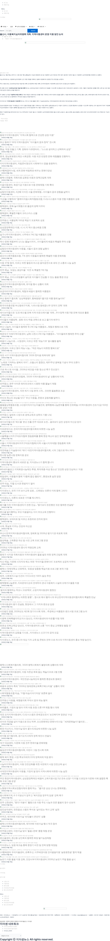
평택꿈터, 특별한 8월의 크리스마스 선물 (18, 213)
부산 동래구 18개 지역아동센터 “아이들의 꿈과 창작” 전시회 (28, 142)
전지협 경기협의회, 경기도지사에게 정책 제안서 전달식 (25, 736)
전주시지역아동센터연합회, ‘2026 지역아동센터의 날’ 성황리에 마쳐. (32, 376)
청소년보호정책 (8, 890)
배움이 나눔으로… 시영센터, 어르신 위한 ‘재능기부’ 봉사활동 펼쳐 (30, 341)
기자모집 (2, 872)
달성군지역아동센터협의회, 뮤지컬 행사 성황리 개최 (24, 284)
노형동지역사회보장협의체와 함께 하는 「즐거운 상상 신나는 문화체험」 (34, 788)
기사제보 (2, 864)
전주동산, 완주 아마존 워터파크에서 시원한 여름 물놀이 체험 (28, 383)
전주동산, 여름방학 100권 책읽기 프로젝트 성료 (22, 220)
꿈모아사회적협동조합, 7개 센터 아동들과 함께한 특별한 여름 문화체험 (33, 256)
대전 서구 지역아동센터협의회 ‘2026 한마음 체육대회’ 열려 (27, 355)
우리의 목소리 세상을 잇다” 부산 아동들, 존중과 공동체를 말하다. (30, 398)
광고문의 (2, 868)
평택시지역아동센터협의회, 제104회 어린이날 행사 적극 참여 (28, 824)
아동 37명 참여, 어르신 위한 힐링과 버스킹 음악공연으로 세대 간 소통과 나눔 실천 (38, 263)
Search (2, 30)
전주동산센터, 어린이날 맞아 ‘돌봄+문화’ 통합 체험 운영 (26, 831)
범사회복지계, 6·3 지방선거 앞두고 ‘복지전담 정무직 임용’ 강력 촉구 (31, 795)
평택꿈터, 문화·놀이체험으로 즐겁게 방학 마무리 (22, 206)
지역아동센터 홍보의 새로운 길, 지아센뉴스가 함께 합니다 (27, 462)
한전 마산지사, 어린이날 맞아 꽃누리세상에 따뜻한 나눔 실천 (28, 728)
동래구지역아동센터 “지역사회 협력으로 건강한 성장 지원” (27, 135)
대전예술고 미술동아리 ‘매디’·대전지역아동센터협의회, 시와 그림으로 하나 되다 (37, 450)
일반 (11, 27)
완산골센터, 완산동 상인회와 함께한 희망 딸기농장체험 (25, 838)
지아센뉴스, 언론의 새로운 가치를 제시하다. (20, 498)
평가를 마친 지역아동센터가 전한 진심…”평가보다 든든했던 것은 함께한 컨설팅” (37, 505)
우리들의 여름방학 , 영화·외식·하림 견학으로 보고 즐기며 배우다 (30, 319)
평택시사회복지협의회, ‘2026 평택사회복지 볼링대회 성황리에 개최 (31, 665)
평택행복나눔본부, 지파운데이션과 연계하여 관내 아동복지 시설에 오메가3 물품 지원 (39, 583)
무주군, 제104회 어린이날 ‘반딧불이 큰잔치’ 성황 (22, 816)
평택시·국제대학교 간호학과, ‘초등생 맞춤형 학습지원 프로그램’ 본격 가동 (34, 569)
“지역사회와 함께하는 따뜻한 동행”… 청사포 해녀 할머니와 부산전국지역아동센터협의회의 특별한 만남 (47, 597)
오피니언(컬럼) (21, 27)
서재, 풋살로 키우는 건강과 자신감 (16, 526)
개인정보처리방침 (9, 888)
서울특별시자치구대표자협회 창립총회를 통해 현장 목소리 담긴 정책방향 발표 (36, 436)
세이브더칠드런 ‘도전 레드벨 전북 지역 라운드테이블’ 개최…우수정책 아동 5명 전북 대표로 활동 (44, 312)
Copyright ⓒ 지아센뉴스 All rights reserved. (26, 939)
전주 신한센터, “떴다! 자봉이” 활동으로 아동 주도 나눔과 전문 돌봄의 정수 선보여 (37, 802)
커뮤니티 (41, 27)
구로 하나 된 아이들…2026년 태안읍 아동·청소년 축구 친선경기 (29, 369)
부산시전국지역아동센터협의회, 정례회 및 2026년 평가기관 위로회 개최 (33, 533)
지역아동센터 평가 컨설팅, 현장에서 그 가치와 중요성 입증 (27, 604)
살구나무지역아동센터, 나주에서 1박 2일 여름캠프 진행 (25, 234)
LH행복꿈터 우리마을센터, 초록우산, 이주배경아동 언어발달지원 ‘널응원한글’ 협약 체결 (40, 852)
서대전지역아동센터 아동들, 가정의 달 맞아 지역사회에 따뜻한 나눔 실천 (33, 771)
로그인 (6, 2)
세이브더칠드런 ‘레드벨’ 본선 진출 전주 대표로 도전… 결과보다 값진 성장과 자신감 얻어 (40, 422)
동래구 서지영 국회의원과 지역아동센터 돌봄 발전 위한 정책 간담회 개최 (33, 554)
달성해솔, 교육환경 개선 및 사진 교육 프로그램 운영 (24, 540)
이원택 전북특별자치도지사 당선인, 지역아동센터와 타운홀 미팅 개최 (32, 618)
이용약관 (6, 883)
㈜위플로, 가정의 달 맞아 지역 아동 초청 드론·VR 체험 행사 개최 (29, 707)
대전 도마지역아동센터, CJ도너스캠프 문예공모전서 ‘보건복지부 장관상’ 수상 (36, 714)
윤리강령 (6, 885)
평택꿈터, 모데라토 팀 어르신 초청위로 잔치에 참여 (23, 519)
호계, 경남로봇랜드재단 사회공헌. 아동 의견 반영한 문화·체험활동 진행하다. (35, 156)
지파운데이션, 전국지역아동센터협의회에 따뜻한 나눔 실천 (27, 429)
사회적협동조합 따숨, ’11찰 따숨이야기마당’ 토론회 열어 (26, 693)
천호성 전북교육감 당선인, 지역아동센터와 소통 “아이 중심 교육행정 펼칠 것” (36, 625)
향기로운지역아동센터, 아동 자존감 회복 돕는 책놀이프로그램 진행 (31, 672)
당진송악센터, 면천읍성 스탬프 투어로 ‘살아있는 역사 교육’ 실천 (29, 809)
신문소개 (6, 881)
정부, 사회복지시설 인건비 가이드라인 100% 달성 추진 (25, 576)
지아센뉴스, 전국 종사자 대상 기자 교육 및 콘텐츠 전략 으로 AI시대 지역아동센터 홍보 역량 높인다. (46, 640)
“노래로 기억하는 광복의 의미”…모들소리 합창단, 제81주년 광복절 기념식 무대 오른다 (40, 362)
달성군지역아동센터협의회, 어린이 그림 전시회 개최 (24, 750)
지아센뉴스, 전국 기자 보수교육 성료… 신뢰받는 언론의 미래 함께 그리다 (33, 490)
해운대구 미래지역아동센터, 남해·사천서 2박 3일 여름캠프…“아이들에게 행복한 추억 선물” (42, 334)
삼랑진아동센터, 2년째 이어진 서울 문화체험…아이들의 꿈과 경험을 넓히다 (35, 192)
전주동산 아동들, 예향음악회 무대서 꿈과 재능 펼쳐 (23, 700)
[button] (55, 9)
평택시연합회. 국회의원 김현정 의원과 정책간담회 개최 (25, 177)
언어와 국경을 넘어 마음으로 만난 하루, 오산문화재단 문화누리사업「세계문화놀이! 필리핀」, (43, 721)
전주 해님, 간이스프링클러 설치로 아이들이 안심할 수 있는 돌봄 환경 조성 (34, 277)
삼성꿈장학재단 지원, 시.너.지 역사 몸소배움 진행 (23, 227)
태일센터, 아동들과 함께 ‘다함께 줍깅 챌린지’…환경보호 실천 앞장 (30, 476)
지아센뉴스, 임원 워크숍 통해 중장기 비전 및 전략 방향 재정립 (28, 845)
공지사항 (2, 877)
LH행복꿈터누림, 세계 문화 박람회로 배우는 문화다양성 (26, 170)
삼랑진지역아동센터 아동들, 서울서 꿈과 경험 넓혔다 (24, 248)
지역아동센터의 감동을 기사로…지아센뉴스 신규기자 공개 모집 (29, 632)
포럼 (32, 27)
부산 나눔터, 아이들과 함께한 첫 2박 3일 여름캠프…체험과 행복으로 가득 (34, 327)
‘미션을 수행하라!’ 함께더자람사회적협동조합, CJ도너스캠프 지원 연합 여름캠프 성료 (39, 199)
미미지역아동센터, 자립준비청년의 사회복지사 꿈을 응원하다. (29, 163)
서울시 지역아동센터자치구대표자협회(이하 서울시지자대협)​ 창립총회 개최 (35, 443)
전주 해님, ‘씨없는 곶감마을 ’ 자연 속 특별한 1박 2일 (24, 270)
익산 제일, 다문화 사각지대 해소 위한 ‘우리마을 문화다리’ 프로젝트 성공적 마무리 (37, 561)
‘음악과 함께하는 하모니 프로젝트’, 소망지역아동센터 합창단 (28, 590)
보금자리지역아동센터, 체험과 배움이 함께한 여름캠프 (25, 291)
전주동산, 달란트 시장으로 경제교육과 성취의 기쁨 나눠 (26, 415)
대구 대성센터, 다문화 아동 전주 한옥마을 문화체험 (23, 743)
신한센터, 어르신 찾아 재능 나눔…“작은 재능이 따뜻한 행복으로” (30, 348)
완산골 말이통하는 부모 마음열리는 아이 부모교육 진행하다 (27, 512)
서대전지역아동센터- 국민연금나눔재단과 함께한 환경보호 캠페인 (31, 679)
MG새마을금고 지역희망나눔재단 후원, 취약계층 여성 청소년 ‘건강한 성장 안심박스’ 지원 (41, 469)
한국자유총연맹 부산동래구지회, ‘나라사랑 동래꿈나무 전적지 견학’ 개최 (33, 305)
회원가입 (6, 5)
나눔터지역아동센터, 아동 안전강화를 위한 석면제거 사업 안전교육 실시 (33, 764)
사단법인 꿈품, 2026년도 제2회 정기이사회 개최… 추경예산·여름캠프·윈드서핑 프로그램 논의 (43, 611)
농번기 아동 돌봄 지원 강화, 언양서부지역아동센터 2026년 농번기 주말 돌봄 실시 (38, 859)
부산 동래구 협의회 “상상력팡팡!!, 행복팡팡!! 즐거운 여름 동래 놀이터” (32, 298)
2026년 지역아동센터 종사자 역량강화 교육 (20, 547)
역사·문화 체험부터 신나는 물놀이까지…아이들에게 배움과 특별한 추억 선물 (35, 241)
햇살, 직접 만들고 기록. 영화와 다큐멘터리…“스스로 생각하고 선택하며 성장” (35, 149)
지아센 (4, 27)
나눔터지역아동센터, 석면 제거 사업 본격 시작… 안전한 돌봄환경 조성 (32, 391)
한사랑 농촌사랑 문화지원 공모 (14, 455)
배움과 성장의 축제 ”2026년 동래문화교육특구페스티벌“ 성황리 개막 (32, 686)
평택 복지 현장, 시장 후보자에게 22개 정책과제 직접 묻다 (26, 757)
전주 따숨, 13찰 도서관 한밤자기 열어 (17, 483)
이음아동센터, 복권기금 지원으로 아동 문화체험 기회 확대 (27, 185)
